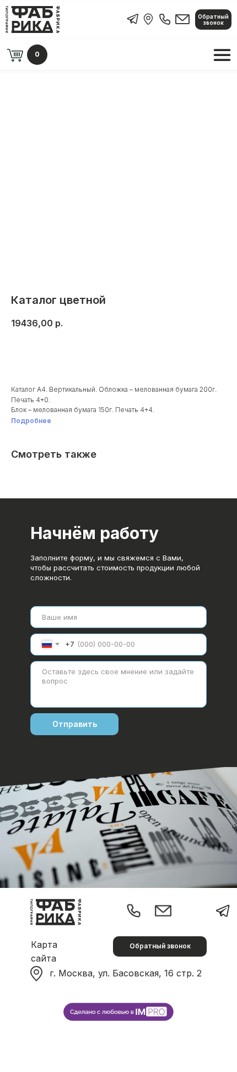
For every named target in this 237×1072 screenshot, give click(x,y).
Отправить (74, 724)
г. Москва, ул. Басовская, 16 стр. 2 (126, 973)
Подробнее (31, 420)
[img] (148, 19)
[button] (213, 19)
